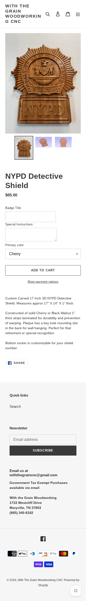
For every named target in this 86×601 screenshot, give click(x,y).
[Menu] (78, 14)
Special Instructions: (19, 224)
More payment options (43, 281)
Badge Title (13, 208)
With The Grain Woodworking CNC (23, 14)
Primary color (14, 245)
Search (15, 406)
